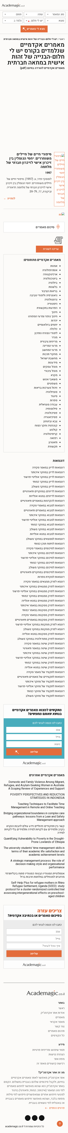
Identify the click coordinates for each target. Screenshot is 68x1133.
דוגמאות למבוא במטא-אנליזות (47, 534)
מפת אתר (59, 1059)
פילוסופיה (51, 409)
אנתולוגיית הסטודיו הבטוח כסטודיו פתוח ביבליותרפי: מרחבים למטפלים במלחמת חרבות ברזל (35, 875)
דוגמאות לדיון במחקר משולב (48, 487)
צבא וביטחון (50, 421)
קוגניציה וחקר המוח (46, 425)
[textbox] (55, 14)
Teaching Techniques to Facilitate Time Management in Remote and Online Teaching (38, 805)
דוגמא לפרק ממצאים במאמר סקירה (44, 582)
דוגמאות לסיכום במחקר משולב (47, 567)
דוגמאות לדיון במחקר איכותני (48, 472)
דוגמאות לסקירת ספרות (51, 577)
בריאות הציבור (49, 291)
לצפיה (11, 198)
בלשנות (53, 287)
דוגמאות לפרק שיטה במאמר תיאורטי (44, 648)
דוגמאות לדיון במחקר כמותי (49, 482)
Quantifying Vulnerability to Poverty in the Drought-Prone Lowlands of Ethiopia (34, 840)
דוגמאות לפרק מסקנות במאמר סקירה (43, 615)
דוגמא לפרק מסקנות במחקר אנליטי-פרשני (40, 624)
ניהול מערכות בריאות (45, 388)
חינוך (54, 312)
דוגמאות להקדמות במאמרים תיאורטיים (42, 501)
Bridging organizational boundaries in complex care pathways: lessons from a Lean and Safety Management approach (34, 816)
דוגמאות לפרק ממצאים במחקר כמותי (43, 596)
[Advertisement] (34, 111)
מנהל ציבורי (50, 371)
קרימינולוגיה (50, 434)
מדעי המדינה (50, 346)
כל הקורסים (58, 1035)
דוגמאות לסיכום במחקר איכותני (46, 553)
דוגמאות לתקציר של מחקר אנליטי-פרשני (41, 686)
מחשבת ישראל (48, 358)
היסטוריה (52, 304)
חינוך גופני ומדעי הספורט (42, 316)
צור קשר (60, 1026)
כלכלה (53, 329)
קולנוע (53, 430)
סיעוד (54, 396)
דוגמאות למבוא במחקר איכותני (47, 515)
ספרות (53, 400)
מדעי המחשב (49, 350)
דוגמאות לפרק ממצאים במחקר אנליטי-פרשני (39, 591)
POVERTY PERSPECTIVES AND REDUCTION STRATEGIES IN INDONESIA (37, 796)
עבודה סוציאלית (48, 404)
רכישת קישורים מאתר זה (51, 1063)
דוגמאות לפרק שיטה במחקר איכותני (44, 653)
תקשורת (52, 446)
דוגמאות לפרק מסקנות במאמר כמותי (43, 610)
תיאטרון (53, 442)
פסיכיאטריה (50, 417)
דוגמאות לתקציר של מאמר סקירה (46, 672)
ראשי (62, 39)
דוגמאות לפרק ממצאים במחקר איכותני (42, 586)
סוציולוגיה (51, 392)
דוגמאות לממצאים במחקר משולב (45, 539)
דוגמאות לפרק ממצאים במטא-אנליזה (43, 601)
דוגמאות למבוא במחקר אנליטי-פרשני (43, 520)
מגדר (54, 337)
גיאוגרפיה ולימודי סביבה (43, 295)
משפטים (52, 383)
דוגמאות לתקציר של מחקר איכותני (45, 681)
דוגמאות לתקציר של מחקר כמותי (46, 691)
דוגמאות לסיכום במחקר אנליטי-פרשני (43, 558)
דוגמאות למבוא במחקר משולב (47, 529)
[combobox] (55, 14)
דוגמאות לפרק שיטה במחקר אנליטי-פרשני (40, 658)
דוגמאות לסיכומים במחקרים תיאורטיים (42, 572)
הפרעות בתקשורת (47, 308)
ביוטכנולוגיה (50, 278)
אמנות (53, 266)
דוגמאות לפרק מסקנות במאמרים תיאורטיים (40, 620)
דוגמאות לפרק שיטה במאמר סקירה (44, 643)
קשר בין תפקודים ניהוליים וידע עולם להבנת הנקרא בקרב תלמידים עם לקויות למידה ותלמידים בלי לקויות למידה (34, 829)
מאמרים (60, 1017)
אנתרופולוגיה (49, 270)
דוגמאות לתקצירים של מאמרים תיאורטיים (41, 677)
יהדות (54, 320)
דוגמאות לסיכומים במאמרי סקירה (45, 548)
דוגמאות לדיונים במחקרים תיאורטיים (44, 491)
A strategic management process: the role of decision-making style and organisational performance (37, 864)
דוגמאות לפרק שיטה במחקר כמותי (45, 663)
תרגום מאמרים (56, 1031)
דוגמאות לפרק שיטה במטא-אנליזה (45, 667)
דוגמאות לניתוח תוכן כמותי (49, 544)
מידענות (52, 362)
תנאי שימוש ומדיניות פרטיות (48, 1050)
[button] (63, 5)
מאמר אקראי (57, 1022)
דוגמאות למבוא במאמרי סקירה (47, 505)
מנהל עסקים (50, 367)
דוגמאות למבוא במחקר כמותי (48, 524)
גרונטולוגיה (51, 299)
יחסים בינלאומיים (47, 325)
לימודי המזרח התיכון (46, 333)
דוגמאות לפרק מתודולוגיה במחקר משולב (41, 639)
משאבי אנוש (50, 379)
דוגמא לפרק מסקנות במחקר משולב (44, 629)
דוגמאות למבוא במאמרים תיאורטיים (44, 510)
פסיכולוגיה (51, 413)
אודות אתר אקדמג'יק (53, 1013)
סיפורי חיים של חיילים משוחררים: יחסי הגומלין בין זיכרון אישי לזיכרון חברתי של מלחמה (28, 160)
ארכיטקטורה (50, 274)
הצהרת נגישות (57, 1054)
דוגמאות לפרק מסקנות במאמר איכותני (43, 605)
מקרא (54, 375)
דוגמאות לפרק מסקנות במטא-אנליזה (43, 634)
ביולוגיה (52, 283)
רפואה (53, 438)
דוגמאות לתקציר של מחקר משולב (45, 696)
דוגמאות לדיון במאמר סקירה (48, 467)
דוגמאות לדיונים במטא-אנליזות (47, 496)
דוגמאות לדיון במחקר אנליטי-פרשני (44, 477)
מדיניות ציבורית (48, 341)
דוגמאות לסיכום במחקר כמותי (47, 563)
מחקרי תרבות (50, 354)
